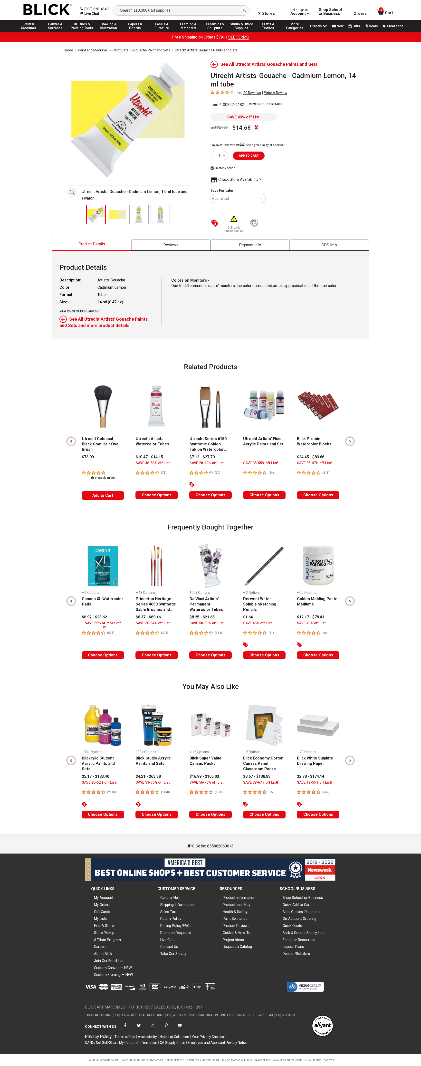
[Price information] (215, 223)
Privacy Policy (98, 1036)
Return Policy (170, 918)
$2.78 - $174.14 (310, 776)
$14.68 (241, 127)
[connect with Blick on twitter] (139, 1028)
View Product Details (265, 104)
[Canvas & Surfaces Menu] (55, 32)
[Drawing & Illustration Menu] (108, 32)
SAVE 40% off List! (243, 117)
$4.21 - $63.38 (148, 776)
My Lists (100, 918)
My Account (103, 897)
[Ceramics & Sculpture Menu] (214, 32)
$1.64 (248, 617)
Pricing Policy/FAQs (175, 925)
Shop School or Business (303, 897)
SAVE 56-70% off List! (207, 782)
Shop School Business (330, 12)
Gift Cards (102, 912)
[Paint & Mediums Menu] (28, 32)
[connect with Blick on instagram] (152, 1028)
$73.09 (88, 457)
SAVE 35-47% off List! (314, 463)
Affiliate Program (107, 940)
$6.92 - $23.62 (94, 617)
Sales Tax (168, 912)
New (340, 26)
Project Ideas (233, 940)
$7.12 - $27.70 (202, 457)
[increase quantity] (224, 156)
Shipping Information (177, 905)
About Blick (103, 953)
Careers (100, 946)
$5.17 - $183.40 (95, 776)
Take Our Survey (173, 953)
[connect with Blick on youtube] (180, 1028)
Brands (316, 26)
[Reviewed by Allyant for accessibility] (323, 1026)
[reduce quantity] (214, 156)
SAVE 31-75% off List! (153, 782)
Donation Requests (175, 933)
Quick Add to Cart (297, 905)
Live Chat (167, 940)
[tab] (91, 244)
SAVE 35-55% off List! (260, 463)
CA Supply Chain (172, 1043)
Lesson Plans (293, 946)
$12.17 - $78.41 (310, 617)
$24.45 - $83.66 (310, 457)
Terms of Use (125, 1037)
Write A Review (275, 93)
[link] (89, 14)
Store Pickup (104, 933)
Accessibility (147, 1037)
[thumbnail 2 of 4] (117, 214)
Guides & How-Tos (237, 933)
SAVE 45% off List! (258, 623)
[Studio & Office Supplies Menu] (241, 32)
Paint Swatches (235, 918)
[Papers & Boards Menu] (135, 32)
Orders (360, 14)
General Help (170, 897)
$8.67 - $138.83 (256, 776)
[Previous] (71, 441)
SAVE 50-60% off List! (207, 623)
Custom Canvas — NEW (113, 968)
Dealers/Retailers (296, 953)
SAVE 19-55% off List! (314, 782)
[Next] (350, 441)
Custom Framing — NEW (113, 974)
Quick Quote (292, 925)
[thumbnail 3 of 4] (139, 214)
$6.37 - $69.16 (148, 617)
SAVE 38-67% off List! (260, 782)
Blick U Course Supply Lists (304, 933)
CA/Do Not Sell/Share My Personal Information (121, 1043)
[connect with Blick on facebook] (125, 1028)
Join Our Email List (109, 961)
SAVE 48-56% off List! (153, 463)
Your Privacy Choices (208, 1037)
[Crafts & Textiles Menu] (268, 32)
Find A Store (104, 925)
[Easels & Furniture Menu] (161, 32)
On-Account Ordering (299, 918)
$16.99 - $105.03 (204, 776)
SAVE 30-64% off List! (153, 623)
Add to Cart (102, 495)
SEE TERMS (238, 37)
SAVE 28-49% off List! (207, 463)
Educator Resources (299, 940)
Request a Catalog (237, 946)
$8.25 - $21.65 (202, 617)
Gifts (356, 26)
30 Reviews (252, 93)
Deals (373, 26)
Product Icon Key (236, 905)
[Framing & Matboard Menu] (188, 32)
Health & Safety (235, 912)
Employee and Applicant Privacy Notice (218, 1043)
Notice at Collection (174, 1037)
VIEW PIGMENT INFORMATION (79, 311)
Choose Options (157, 495)
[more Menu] (294, 32)
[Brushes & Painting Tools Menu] (81, 32)
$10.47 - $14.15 (149, 457)
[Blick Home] (47, 10)
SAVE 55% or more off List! (103, 625)
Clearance (395, 26)
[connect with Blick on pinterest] (166, 1028)
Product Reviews (236, 925)
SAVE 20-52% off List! (99, 782)
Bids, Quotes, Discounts (302, 912)
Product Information (239, 897)
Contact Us (169, 946)
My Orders (102, 905)
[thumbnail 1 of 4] (96, 214)
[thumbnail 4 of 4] (160, 214)
